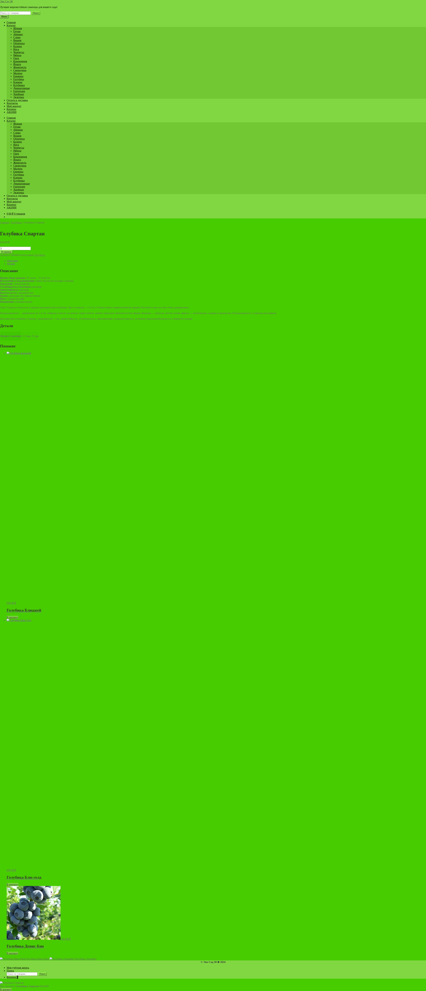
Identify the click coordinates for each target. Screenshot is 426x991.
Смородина (19, 70)
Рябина (17, 55)
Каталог (11, 25)
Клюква (17, 82)
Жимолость (19, 67)
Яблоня (17, 28)
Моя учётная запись (18, 967)
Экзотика (18, 97)
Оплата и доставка (17, 100)
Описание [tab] (12, 260)
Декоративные (21, 88)
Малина (17, 73)
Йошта (17, 64)
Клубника (19, 85)
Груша (16, 31)
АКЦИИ (11, 112)
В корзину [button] (12, 617)
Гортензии (19, 91)
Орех (16, 58)
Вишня (17, 40)
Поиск (36, 13)
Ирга (16, 49)
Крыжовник (20, 61)
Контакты (12, 103)
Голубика (18, 79)
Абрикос (18, 34)
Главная (11, 22)
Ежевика (18, 76)
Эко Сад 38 (6, 1)
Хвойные (18, 94)
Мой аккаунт (14, 106)
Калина (17, 46)
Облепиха (19, 43)
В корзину (6, 252)
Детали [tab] (11, 263)
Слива (16, 37)
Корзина (11, 109)
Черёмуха (18, 52)
